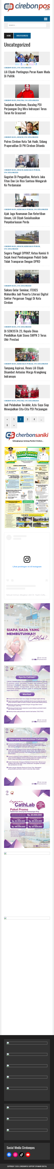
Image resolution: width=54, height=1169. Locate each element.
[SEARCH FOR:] (26, 24)
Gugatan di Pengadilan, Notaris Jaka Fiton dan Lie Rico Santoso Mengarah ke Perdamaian (25, 180)
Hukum (20, 137)
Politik (20, 100)
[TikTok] (21, 1154)
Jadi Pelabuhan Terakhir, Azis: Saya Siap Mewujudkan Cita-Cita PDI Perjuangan (26, 406)
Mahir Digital (42, 1166)
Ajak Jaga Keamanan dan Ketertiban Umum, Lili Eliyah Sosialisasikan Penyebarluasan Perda (24, 217)
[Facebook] (9, 1154)
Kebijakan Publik (32, 170)
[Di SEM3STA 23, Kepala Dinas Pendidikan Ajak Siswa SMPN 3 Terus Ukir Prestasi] (27, 323)
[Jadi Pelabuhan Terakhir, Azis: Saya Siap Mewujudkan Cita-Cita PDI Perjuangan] (27, 396)
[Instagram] (15, 1154)
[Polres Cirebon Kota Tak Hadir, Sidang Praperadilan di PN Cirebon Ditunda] (27, 133)
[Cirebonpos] (27, 7)
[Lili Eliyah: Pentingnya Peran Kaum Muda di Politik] (27, 63)
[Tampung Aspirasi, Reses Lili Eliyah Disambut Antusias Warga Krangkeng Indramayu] (27, 359)
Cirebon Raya (10, 68)
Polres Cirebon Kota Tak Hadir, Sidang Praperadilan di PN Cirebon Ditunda (25, 143)
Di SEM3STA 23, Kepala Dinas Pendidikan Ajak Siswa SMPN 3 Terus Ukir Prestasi (25, 335)
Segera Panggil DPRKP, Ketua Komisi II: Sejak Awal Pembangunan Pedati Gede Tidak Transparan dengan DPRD (26, 257)
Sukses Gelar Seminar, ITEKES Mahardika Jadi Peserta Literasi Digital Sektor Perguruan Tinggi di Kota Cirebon (26, 296)
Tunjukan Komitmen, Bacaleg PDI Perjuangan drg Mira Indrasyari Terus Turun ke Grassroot (25, 108)
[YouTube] (28, 1154)
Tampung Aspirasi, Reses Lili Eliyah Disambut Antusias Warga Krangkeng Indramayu (25, 371)
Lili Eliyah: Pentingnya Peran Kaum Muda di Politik (27, 73)
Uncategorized (24, 68)
